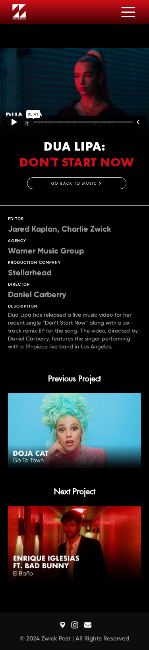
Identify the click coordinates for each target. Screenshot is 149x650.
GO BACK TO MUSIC (76, 183)
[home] (17, 12)
